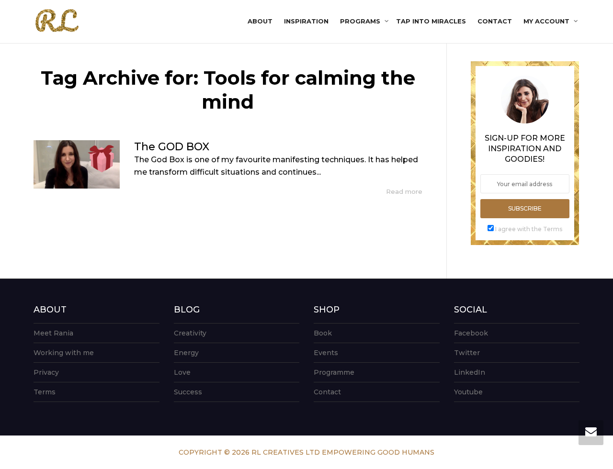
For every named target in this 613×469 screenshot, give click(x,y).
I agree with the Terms (528, 229)
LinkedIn (469, 372)
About (260, 21)
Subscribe (525, 208)
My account (547, 21)
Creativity (190, 333)
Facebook (471, 333)
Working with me (64, 352)
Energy (186, 352)
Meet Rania (53, 333)
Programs (361, 21)
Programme (334, 372)
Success (188, 392)
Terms (45, 392)
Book (323, 333)
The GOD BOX (171, 146)
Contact (494, 21)
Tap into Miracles (431, 21)
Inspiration (306, 21)
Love (182, 372)
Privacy (46, 372)
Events (326, 352)
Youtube (468, 392)
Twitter (467, 352)
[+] (77, 164)
